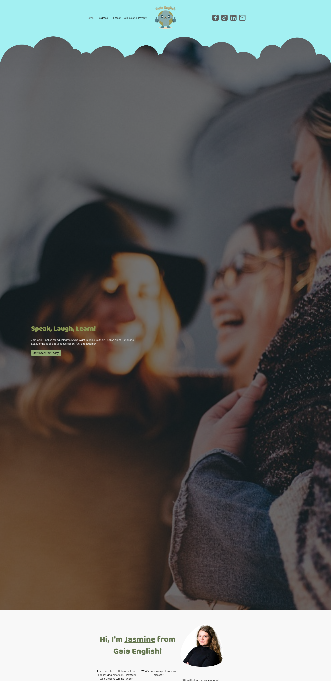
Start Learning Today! (46, 353)
